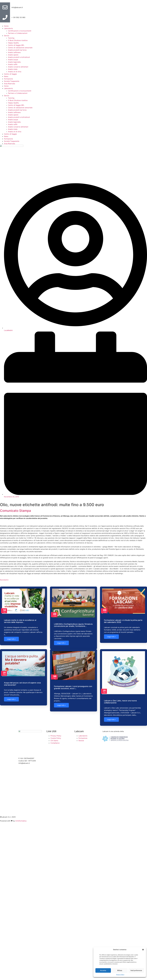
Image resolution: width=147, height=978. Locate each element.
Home (6, 26)
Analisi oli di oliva (14, 72)
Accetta (103, 970)
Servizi (6, 36)
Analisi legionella (14, 62)
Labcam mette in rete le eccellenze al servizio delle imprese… (20, 621)
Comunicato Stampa (15, 511)
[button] (143, 950)
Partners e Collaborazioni (17, 33)
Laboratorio (8, 28)
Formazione (8, 79)
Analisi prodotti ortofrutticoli (19, 57)
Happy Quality (13, 43)
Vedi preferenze (136, 970)
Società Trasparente (11, 81)
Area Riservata (9, 84)
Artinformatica (20, 821)
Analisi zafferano (14, 52)
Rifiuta (119, 970)
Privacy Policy (120, 974)
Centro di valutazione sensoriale (20, 48)
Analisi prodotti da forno (17, 50)
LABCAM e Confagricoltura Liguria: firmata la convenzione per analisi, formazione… (73, 625)
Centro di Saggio (10, 74)
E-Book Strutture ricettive (18, 40)
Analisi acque (13, 60)
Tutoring (11, 38)
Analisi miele (12, 69)
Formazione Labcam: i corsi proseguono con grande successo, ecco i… (73, 687)
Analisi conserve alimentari (18, 67)
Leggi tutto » (11, 639)
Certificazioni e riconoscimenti (19, 31)
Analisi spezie (13, 55)
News (6, 76)
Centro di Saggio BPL (16, 45)
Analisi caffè (12, 64)
